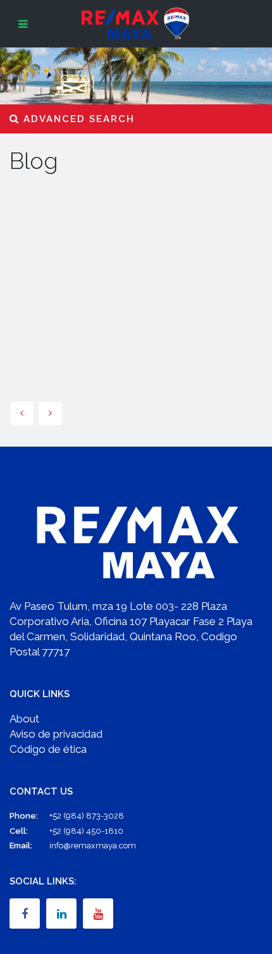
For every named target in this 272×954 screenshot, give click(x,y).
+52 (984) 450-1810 (86, 831)
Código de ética (48, 749)
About (24, 718)
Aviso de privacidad (55, 734)
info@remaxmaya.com (92, 845)
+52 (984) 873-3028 (86, 816)
